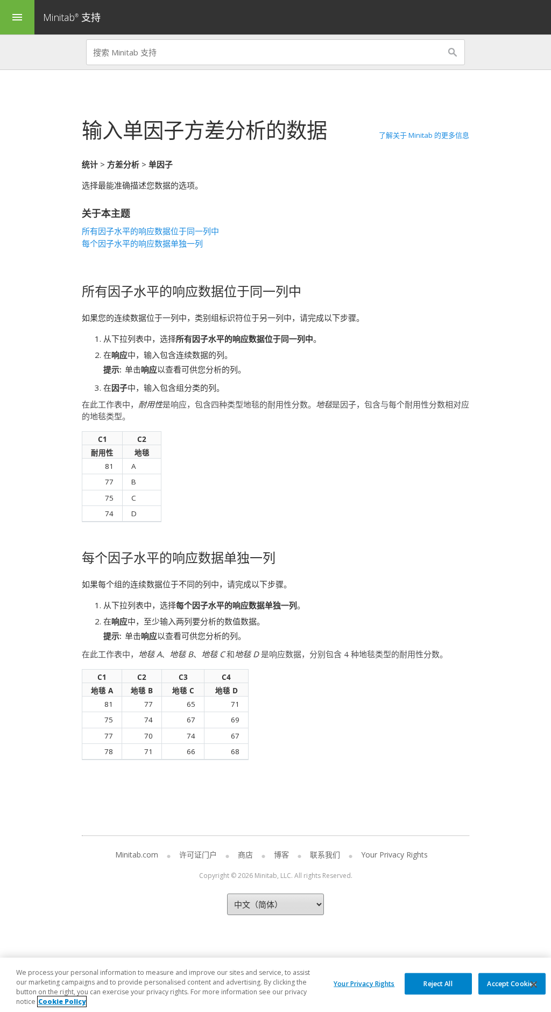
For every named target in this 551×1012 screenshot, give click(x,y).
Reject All (437, 983)
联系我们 (325, 854)
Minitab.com (136, 854)
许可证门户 (198, 854)
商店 (245, 854)
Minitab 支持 (72, 17)
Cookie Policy (62, 1001)
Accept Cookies (511, 983)
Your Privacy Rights (364, 983)
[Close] (534, 984)
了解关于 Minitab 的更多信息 (424, 135)
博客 (281, 854)
